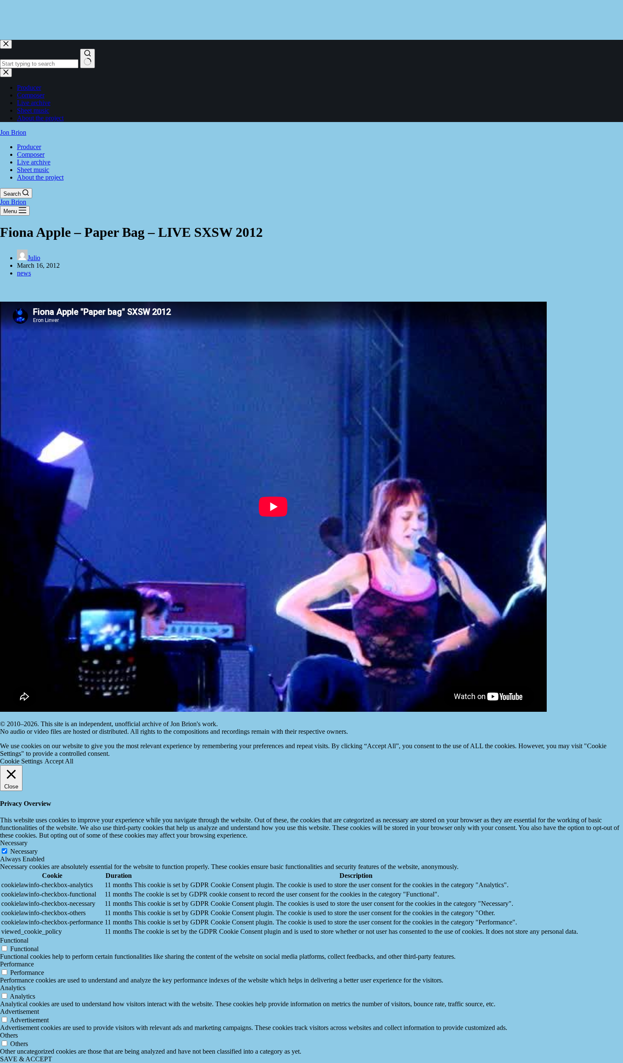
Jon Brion (13, 132)
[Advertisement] (154, 19)
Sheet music (33, 169)
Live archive (33, 162)
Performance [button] (17, 964)
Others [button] (9, 1035)
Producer (29, 146)
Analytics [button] (12, 987)
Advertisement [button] (19, 1011)
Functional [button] (14, 940)
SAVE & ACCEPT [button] (26, 1059)
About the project (40, 177)
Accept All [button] (58, 761)
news (24, 273)
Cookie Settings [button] (21, 761)
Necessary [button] (14, 843)
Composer (30, 154)
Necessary (24, 851)
